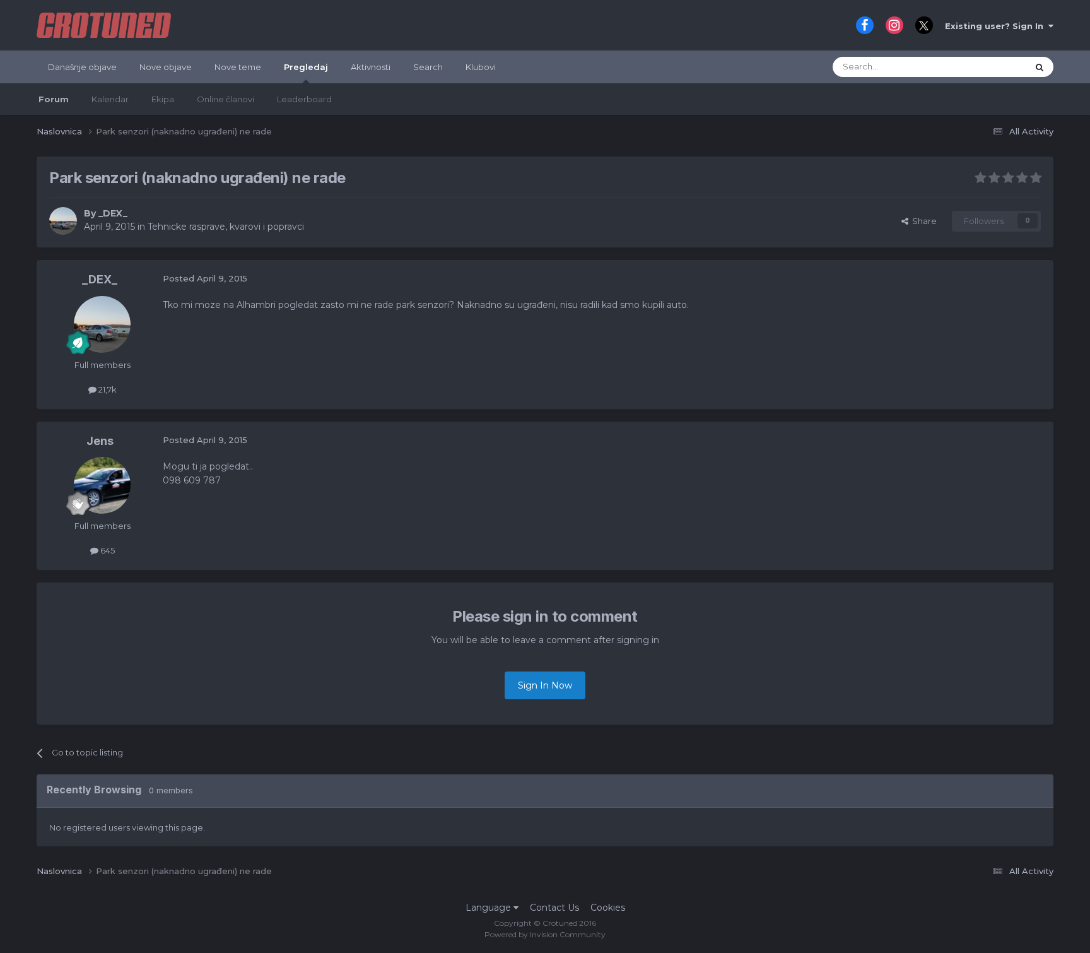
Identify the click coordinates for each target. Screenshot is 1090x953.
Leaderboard (304, 99)
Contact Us (554, 907)
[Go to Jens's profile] (102, 485)
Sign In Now (545, 685)
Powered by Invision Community (545, 934)
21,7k (107, 389)
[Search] (1039, 67)
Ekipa (162, 99)
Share (922, 221)
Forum (53, 99)
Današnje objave (82, 67)
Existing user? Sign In (996, 26)
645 (106, 550)
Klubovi (481, 67)
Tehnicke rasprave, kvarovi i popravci (226, 226)
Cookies (607, 907)
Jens (100, 440)
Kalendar (110, 99)
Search (428, 67)
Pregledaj (306, 67)
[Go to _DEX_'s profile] (63, 221)
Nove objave (165, 67)
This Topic (991, 66)
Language (489, 907)
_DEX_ (112, 213)
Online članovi (225, 99)
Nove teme (237, 67)
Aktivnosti (370, 67)
